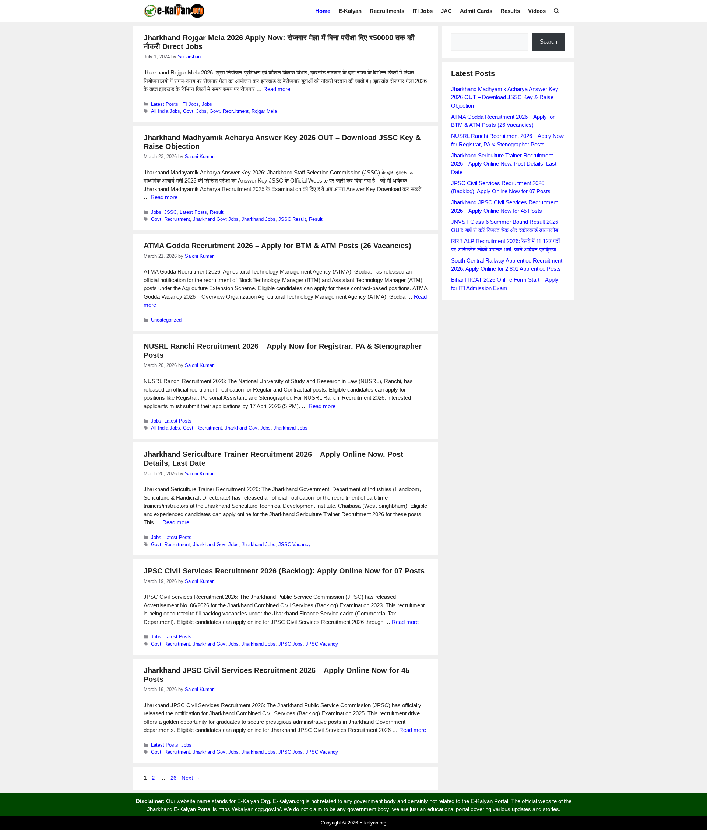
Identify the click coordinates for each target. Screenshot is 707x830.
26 (174, 778)
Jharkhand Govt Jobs (216, 219)
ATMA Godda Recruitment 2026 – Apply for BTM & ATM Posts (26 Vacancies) (277, 246)
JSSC (170, 212)
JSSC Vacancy (294, 544)
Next (191, 778)
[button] (556, 11)
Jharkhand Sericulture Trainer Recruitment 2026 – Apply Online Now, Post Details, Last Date (503, 163)
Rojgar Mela (264, 111)
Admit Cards (476, 11)
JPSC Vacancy (322, 644)
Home (322, 11)
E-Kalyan (350, 11)
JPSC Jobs (290, 644)
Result (217, 212)
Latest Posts (164, 104)
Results (510, 11)
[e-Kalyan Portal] (174, 11)
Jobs (207, 104)
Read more (276, 89)
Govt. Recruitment (229, 111)
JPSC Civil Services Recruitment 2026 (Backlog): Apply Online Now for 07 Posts (284, 571)
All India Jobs (165, 111)
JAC (446, 11)
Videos (537, 11)
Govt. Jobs (195, 111)
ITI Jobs (422, 11)
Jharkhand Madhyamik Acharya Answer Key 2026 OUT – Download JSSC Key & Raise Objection (504, 97)
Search (548, 41)
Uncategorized (166, 320)
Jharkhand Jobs (258, 219)
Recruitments (387, 11)
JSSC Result (292, 219)
